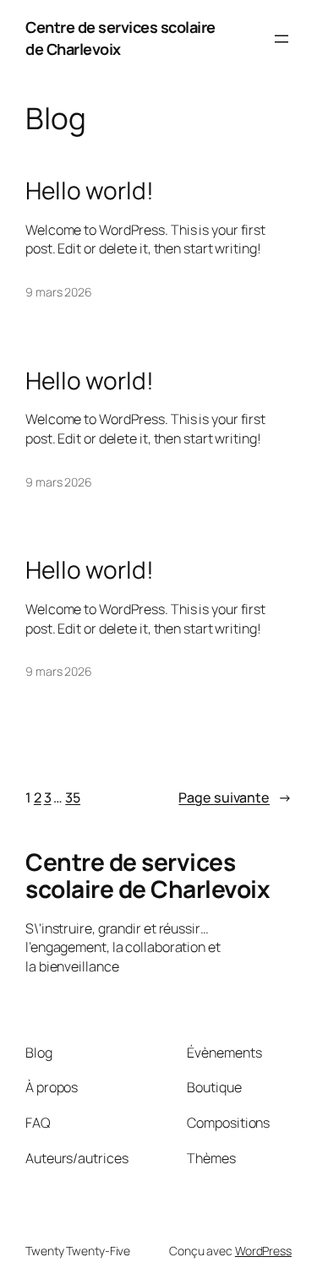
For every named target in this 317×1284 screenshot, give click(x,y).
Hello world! (89, 190)
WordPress (263, 1251)
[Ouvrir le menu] (281, 39)
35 (72, 797)
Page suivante (235, 797)
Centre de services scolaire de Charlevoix (120, 38)
